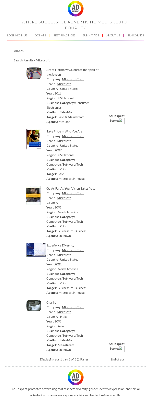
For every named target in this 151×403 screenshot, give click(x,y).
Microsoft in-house (72, 178)
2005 (58, 207)
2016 (58, 93)
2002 (58, 264)
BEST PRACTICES (64, 35)
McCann (64, 121)
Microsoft (64, 84)
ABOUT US (113, 35)
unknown (65, 235)
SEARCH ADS (135, 35)
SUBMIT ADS (91, 35)
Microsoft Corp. (73, 79)
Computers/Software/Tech (64, 164)
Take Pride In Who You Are (64, 131)
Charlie (51, 302)
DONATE (40, 35)
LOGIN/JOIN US (17, 35)
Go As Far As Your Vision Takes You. (70, 188)
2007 (58, 150)
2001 (58, 321)
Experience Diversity (60, 245)
